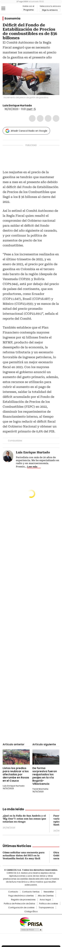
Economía (12, 18)
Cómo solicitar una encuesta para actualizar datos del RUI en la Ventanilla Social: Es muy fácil (23, 855)
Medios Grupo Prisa (31, 930)
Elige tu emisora (50, 10)
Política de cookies (48, 903)
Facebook (32, 118)
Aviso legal (45, 899)
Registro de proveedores (23, 899)
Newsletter (49, 891)
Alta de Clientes (46, 895)
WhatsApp (56, 118)
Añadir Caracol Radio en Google (29, 130)
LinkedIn (48, 118)
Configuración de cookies (21, 907)
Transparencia (46, 907)
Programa (28, 10)
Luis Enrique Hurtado (17, 105)
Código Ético (31, 911)
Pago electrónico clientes (21, 895)
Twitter (40, 118)
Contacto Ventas (31, 891)
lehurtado (34, 105)
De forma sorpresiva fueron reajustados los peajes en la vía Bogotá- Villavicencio (44, 776)
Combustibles (15, 440)
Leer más (32, 466)
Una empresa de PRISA (31, 921)
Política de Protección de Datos (19, 903)
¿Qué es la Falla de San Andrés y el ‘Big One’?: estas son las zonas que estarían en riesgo (24, 818)
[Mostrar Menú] (3, 8)
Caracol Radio (16, 8)
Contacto (13, 891)
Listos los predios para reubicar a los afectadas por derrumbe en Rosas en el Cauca (16, 774)
